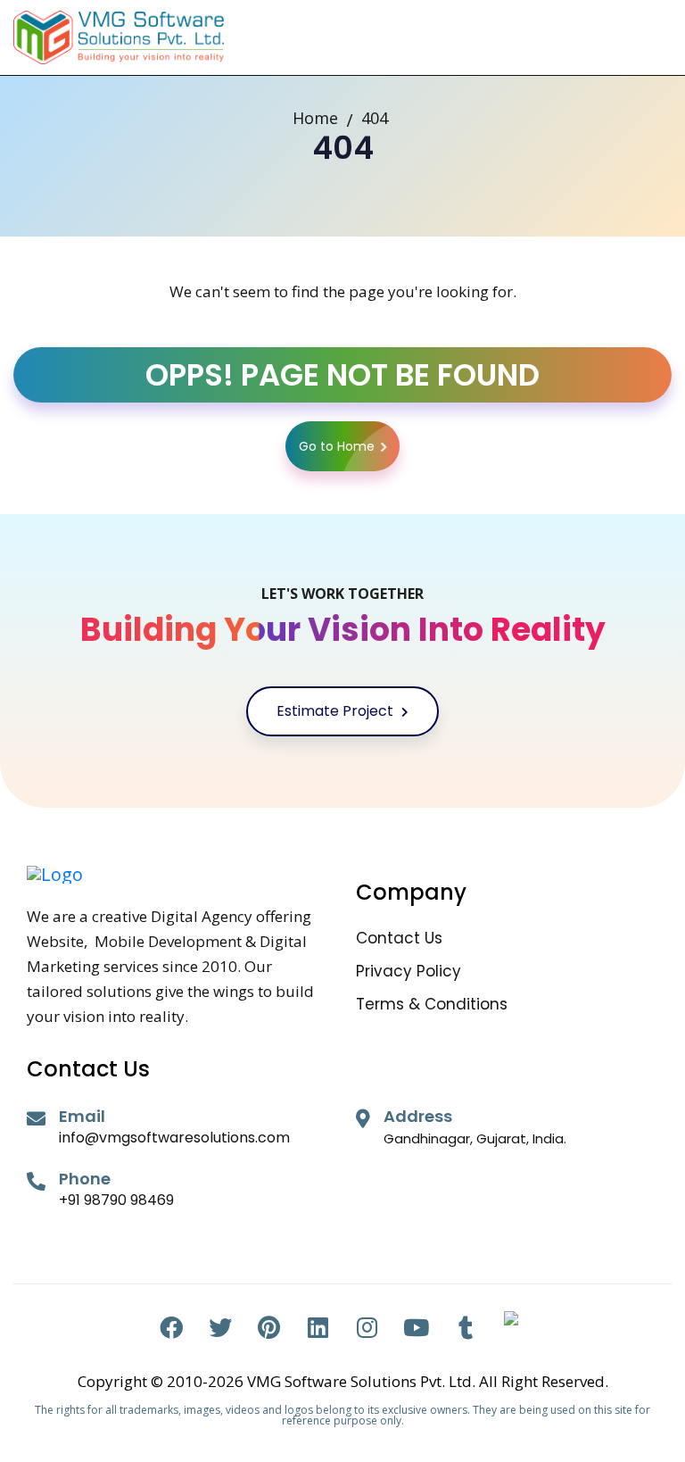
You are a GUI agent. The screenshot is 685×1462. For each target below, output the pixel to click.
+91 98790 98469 (116, 1200)
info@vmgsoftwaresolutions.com (174, 1137)
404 (374, 118)
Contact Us (399, 938)
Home (315, 118)
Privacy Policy (408, 971)
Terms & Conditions (432, 1004)
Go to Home (337, 446)
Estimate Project (336, 711)
